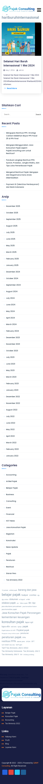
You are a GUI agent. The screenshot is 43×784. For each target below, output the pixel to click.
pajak (25, 626)
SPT (33, 641)
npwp (20, 627)
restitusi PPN (9, 641)
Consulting (11, 501)
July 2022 (10, 416)
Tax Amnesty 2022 (14, 580)
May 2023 (10, 370)
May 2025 (10, 245)
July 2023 (10, 357)
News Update (12, 547)
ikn (30, 603)
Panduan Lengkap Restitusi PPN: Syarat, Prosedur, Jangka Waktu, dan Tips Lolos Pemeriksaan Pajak (22, 163)
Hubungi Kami (10, 737)
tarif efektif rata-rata (8, 645)
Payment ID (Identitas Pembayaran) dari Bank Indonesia (22, 185)
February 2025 (12, 259)
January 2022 (12, 456)
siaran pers (21, 641)
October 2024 (12, 278)
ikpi (33, 603)
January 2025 (12, 265)
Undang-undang (28, 654)
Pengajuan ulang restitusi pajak (10, 633)
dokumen (13, 599)
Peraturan (10, 560)
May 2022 (10, 429)
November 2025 (13, 206)
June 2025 (10, 239)
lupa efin (6, 626)
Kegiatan (10, 534)
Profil (7, 740)
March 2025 (11, 252)
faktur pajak (24, 603)
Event (8, 507)
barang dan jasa (27, 589)
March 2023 (11, 377)
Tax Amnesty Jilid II (10, 654)
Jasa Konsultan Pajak (16, 527)
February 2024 (12, 331)
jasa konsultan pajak (9, 609)
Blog (7, 744)
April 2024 (10, 318)
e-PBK (28, 599)
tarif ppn (19, 645)
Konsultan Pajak (11, 716)
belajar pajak (11, 595)
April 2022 (10, 436)
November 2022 (13, 403)
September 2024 (13, 285)
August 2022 (11, 410)
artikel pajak (13, 590)
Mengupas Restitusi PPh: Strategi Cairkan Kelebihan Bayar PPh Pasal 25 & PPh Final (21, 136)
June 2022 (10, 423)
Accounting (11, 475)
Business (10, 494)
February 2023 (12, 383)
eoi (18, 603)
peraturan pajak (11, 637)
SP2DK (28, 641)
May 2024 (10, 311)
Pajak (8, 553)
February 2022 (12, 449)
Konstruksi (10, 540)
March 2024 (11, 324)
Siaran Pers (11, 573)
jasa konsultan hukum (29, 606)
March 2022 (11, 442)
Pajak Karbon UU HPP (8, 630)
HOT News (10, 521)
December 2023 (13, 337)
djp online (5, 599)
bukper (25, 595)
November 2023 (13, 344)
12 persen (5, 590)
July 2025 (10, 232)
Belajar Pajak (12, 488)
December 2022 (13, 396)
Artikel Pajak (11, 481)
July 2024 (10, 298)
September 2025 (13, 219)
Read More (11, 88)
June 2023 (10, 364)
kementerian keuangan (16, 617)
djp (38, 595)
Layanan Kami (10, 747)
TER (21, 654)
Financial (10, 514)
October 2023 (12, 350)
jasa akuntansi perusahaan (11, 606)
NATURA (14, 627)
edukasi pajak (9, 602)
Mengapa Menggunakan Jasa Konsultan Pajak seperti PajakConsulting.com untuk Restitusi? (19, 149)
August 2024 (12, 291)
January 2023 (12, 390)
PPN (24, 638)
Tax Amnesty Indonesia (12, 651)
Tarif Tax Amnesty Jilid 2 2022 (15, 648)
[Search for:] (13, 114)
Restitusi (10, 567)
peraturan (24, 633)
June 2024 (10, 304)
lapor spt (29, 622)
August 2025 (11, 226)
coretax (32, 595)
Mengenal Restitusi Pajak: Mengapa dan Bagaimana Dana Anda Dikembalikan (22, 175)
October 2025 (12, 212)
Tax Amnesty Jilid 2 (31, 651)
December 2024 (13, 272)
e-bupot (22, 599)
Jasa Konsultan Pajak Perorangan (21, 612)
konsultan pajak (13, 622)
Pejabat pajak (23, 630)
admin (21, 70)
